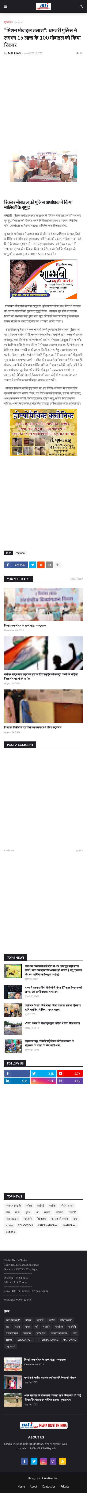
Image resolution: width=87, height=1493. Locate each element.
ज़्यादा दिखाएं (77, 578)
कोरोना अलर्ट (67, 1205)
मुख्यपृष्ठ (7, 22)
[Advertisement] (43, 93)
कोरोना (52, 1205)
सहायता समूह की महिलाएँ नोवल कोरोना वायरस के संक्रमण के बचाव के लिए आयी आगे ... (49, 1043)
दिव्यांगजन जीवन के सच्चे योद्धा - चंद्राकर (25, 625)
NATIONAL (69, 1225)
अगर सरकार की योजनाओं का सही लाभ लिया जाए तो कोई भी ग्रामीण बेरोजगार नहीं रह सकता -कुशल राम (52, 1397)
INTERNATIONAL (48, 1225)
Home (21, 1486)
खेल (8, 1212)
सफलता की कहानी (59, 1218)
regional (18, 22)
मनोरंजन (59, 1212)
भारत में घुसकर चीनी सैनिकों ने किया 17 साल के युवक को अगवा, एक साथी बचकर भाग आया (53, 989)
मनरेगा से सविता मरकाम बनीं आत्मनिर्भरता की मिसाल (50, 1377)
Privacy (64, 1486)
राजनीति (72, 1212)
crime (9, 1225)
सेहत (75, 1218)
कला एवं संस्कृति (13, 1205)
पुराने (78, 850)
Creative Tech (50, 1478)
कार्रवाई (40, 1205)
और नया (10, 850)
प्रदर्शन (47, 1212)
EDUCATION (25, 1225)
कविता (29, 1205)
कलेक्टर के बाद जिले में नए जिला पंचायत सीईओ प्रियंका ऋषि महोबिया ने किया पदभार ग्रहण (53, 1007)
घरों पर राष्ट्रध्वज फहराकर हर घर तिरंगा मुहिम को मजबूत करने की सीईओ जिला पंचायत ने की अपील (40, 676)
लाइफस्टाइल (12, 1218)
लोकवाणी (27, 1218)
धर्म (37, 1212)
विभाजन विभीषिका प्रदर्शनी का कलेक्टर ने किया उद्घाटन (32, 727)
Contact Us (49, 1486)
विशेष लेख (41, 1218)
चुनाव (28, 1212)
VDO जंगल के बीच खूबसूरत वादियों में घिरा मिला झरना (52, 1023)
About (33, 1486)
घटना (17, 1212)
